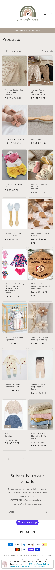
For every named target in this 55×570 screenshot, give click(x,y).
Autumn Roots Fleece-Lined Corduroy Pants (38, 92)
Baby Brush (36, 139)
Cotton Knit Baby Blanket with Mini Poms (39, 436)
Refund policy (46, 555)
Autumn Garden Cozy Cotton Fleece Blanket (14, 92)
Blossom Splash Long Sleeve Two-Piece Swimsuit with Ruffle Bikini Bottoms (14, 288)
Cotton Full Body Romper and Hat (12, 386)
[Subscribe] (46, 512)
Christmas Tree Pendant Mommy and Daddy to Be (40, 286)
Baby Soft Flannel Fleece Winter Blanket (39, 186)
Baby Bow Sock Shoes (14, 139)
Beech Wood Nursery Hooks (40, 235)
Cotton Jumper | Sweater (12, 435)
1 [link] (8, 459)
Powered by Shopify (30, 555)
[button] (3, 14)
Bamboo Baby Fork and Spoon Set (13, 235)
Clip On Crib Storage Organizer (14, 339)
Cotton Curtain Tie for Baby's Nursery (39, 339)
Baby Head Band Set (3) (13, 185)
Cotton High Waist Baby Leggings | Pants (39, 387)
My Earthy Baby (16, 555)
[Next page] (46, 459)
